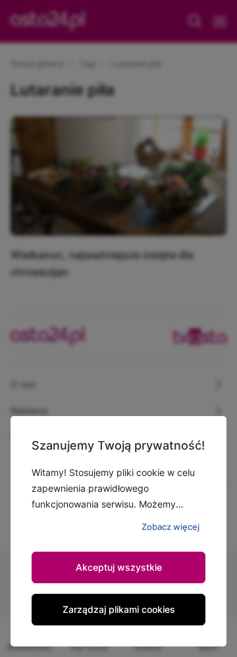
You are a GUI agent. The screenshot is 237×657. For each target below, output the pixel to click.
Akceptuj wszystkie (119, 567)
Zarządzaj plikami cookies (119, 609)
